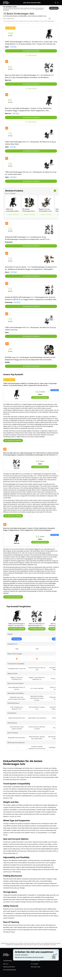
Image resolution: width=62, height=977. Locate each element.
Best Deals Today (35, 967)
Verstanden (53, 8)
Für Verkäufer (34, 964)
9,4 (37, 461)
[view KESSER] (10, 350)
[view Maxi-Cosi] (10, 67)
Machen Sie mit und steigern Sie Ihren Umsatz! (29, 957)
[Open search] (55, 2)
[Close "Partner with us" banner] (57, 950)
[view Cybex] (11, 34)
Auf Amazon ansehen (16, 629)
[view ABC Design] (29, 202)
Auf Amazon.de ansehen (31, 51)
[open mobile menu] (58, 3)
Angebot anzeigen (12, 214)
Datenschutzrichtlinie (9, 967)
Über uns (5, 964)
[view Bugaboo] (46, 202)
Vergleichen (32, 55)
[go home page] (6, 2)
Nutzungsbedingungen (9, 969)
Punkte (43, 391)
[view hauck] (10, 259)
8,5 (37, 536)
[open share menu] (49, 18)
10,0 (37, 391)
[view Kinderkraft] (10, 229)
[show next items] (55, 190)
